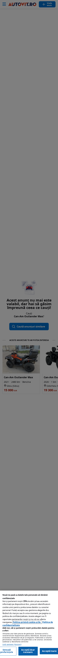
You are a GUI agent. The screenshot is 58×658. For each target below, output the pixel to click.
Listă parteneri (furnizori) (11, 644)
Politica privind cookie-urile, (27, 622)
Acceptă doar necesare (28, 651)
